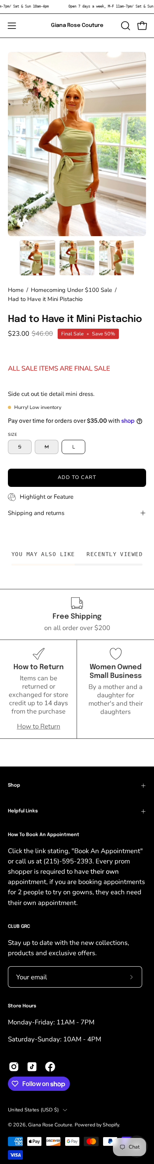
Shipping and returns (36, 513)
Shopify (111, 1124)
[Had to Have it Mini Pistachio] (37, 258)
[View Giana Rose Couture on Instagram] (14, 1067)
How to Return (38, 726)
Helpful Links (23, 811)
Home (16, 290)
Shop (14, 785)
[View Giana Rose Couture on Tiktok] (32, 1067)
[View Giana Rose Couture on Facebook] (50, 1067)
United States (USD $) (33, 1109)
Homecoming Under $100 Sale (71, 290)
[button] (124, 25)
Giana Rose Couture (77, 25)
